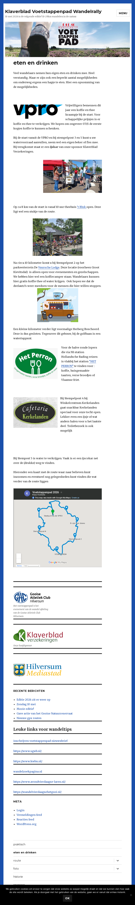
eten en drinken (24, 852)
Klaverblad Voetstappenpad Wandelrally (53, 11)
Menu (123, 13)
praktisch (19, 844)
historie (18, 876)
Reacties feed (25, 819)
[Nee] (131, 895)
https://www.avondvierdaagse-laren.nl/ (39, 781)
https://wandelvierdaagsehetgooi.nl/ (37, 792)
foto (16, 868)
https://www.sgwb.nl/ (27, 751)
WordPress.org (26, 824)
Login (20, 810)
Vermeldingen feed (29, 814)
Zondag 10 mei (26, 704)
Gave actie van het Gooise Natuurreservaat (45, 713)
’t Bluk (81, 207)
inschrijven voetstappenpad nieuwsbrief (40, 740)
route (17, 860)
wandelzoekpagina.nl (27, 771)
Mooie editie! (25, 708)
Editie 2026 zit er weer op (33, 699)
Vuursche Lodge (48, 267)
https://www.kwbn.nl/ (27, 761)
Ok (67, 898)
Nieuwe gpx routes (29, 718)
